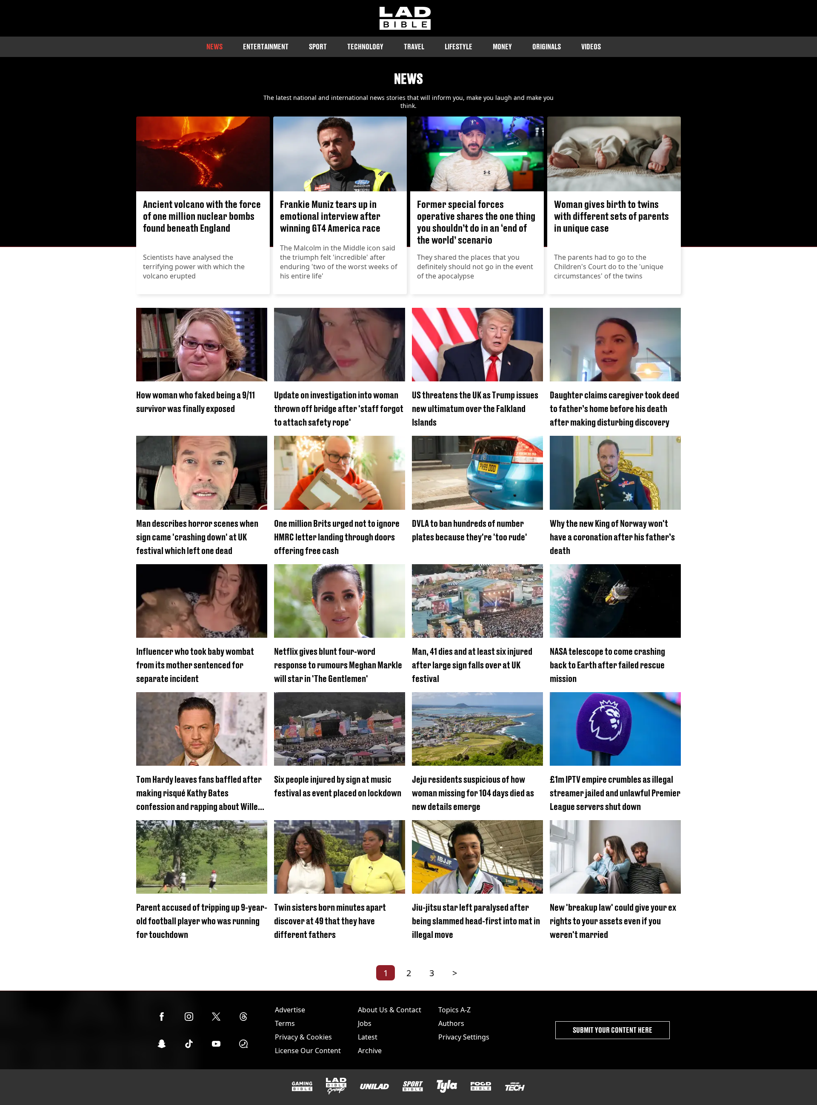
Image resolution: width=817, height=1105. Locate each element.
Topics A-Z (454, 1009)
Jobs (364, 1023)
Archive (370, 1050)
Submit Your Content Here (612, 1029)
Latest (367, 1037)
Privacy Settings (463, 1037)
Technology (365, 46)
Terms (285, 1023)
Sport (318, 46)
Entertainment (266, 46)
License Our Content (308, 1050)
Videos (591, 46)
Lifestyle (458, 46)
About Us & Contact (389, 1009)
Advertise (290, 1009)
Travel (414, 46)
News (214, 46)
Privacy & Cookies (303, 1037)
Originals (546, 46)
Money (502, 46)
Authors (451, 1023)
